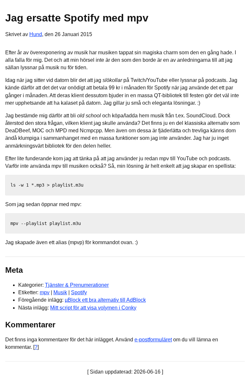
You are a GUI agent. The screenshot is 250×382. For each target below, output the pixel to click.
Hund (35, 34)
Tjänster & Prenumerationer (77, 285)
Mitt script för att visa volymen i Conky (93, 307)
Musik (60, 292)
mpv (44, 292)
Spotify (79, 292)
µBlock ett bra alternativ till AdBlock (105, 300)
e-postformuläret (153, 339)
